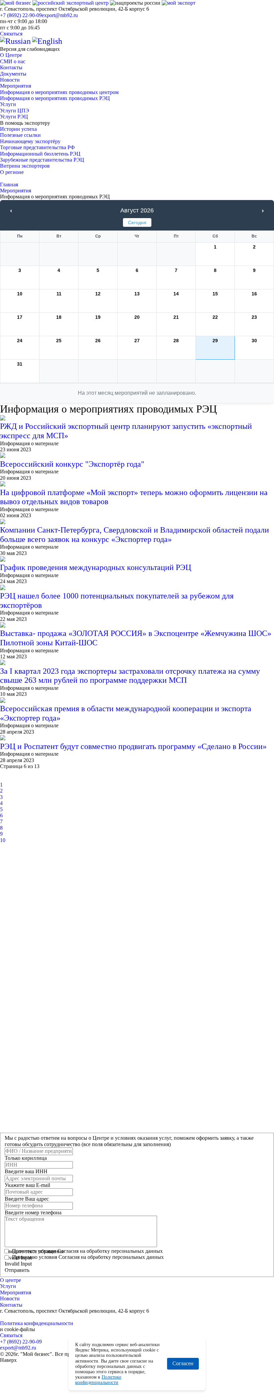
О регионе (12, 172)
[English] (47, 41)
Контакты (11, 67)
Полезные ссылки (20, 135)
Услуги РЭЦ (14, 116)
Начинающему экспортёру (30, 141)
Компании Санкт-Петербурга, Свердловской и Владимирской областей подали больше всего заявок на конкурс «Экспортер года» (134, 535)
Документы (13, 74)
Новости (10, 80)
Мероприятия (15, 86)
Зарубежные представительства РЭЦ (42, 160)
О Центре (11, 55)
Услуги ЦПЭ (14, 110)
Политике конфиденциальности (98, 1380)
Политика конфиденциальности (36, 1323)
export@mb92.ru (60, 15)
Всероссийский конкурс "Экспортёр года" (72, 464)
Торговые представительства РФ (37, 147)
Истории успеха (18, 129)
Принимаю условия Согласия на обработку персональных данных (88, 1257)
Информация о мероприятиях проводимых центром (59, 92)
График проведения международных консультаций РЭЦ (95, 567)
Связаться (11, 33)
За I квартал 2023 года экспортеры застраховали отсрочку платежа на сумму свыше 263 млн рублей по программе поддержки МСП (130, 676)
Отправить (17, 1270)
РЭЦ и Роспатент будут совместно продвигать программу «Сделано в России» (133, 746)
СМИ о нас (12, 61)
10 (2, 840)
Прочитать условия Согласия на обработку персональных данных (87, 1251)
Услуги (8, 104)
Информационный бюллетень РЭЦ (40, 154)
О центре (10, 1280)
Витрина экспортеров (25, 166)
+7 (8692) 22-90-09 (21, 15)
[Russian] (15, 41)
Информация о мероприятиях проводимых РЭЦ (55, 98)
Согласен (182, 1363)
